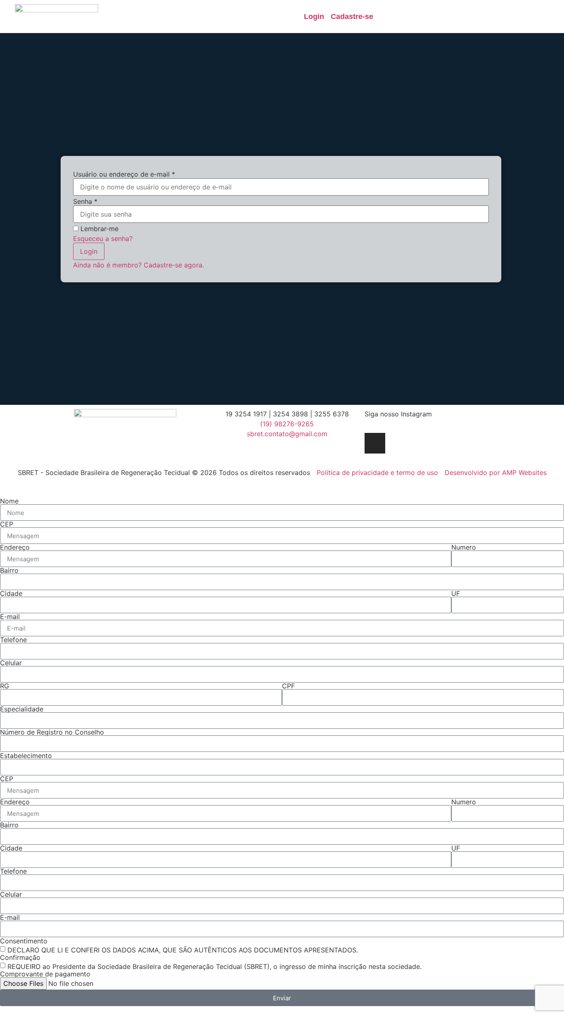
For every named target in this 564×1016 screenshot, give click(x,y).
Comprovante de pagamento (45, 974)
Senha (85, 201)
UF (455, 593)
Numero (463, 547)
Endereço (15, 547)
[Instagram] (375, 443)
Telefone (13, 639)
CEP (6, 524)
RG (4, 686)
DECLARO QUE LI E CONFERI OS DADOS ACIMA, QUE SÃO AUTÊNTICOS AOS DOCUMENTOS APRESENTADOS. (182, 950)
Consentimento (23, 941)
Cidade (11, 593)
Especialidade (21, 709)
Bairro (9, 570)
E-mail (10, 616)
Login (88, 251)
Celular (11, 662)
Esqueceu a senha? (103, 238)
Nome (9, 501)
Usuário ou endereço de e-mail (124, 174)
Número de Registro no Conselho (52, 732)
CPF (288, 686)
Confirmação (20, 957)
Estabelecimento (26, 755)
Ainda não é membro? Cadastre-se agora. (138, 265)
